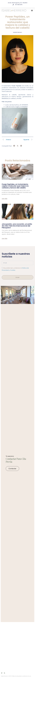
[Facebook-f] (1, 673)
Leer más (4, 198)
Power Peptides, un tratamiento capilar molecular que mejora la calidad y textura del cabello (15, 186)
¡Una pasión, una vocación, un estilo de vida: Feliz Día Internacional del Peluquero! (17, 226)
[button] (32, 10)
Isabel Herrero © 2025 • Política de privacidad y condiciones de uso (16, 676)
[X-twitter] (4, 673)
